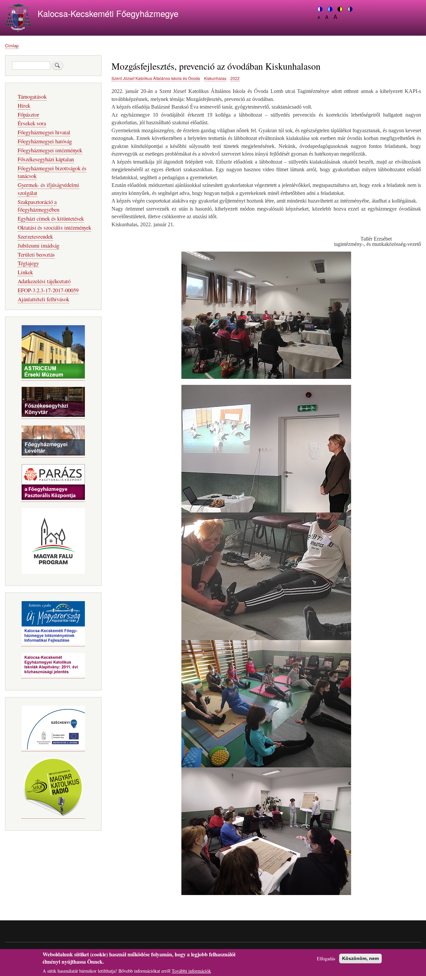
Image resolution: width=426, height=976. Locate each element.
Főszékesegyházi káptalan (46, 159)
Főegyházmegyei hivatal (44, 132)
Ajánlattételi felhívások (43, 299)
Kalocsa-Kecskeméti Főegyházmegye (108, 13)
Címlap (12, 45)
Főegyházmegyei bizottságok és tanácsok (52, 172)
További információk (191, 971)
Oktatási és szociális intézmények (54, 227)
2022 (235, 78)
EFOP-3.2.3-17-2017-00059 (48, 290)
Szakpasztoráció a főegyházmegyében (38, 206)
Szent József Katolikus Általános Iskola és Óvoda (155, 78)
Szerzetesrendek (35, 236)
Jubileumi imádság (38, 245)
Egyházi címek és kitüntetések (51, 218)
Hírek (24, 105)
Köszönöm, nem (360, 958)
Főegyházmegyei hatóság (45, 141)
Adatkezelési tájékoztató (44, 281)
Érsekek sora (32, 123)
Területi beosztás (36, 254)
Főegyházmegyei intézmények (50, 150)
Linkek (25, 272)
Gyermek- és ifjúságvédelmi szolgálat (48, 189)
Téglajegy (28, 263)
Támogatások (32, 96)
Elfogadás (326, 958)
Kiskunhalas (215, 78)
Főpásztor (28, 114)
